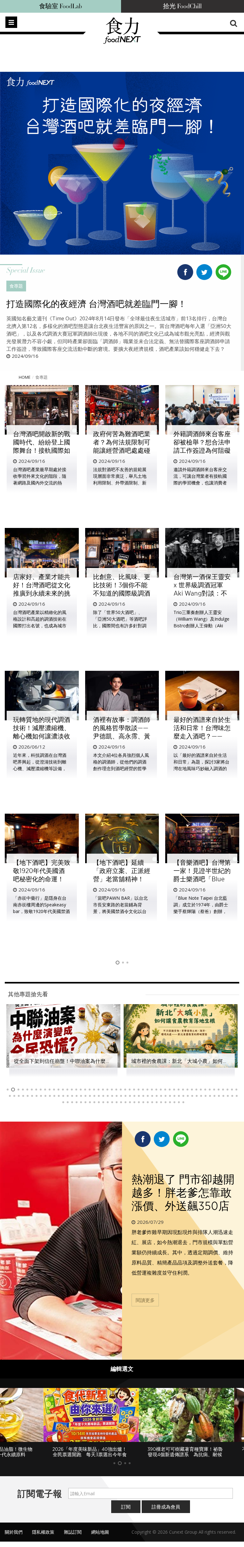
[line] (223, 270)
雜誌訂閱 (73, 1532)
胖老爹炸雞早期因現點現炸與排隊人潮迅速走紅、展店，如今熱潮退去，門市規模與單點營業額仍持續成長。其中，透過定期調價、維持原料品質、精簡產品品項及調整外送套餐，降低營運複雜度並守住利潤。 (182, 1252)
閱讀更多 (145, 1300)
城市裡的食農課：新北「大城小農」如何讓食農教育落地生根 (82, 1061)
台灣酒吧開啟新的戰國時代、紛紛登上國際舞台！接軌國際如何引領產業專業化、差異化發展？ (41, 450)
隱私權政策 (43, 1532)
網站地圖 (100, 1532)
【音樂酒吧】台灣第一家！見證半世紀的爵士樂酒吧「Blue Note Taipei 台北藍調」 (202, 879)
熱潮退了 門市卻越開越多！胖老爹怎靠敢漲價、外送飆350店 (183, 1192)
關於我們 (14, 1532)
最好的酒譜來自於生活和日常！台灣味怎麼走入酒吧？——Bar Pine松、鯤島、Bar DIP (202, 736)
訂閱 (126, 1507)
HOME (24, 377)
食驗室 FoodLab (60, 6)
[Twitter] (204, 273)
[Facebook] (185, 273)
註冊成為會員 (166, 1507)
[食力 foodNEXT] (122, 42)
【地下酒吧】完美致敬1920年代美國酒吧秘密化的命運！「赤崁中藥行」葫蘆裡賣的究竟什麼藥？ (41, 879)
